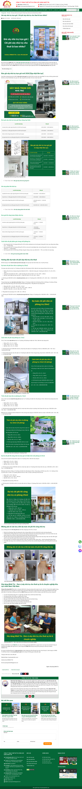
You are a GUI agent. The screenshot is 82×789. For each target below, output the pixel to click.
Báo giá (11, 10)
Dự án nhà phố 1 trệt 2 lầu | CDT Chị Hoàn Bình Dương (75, 38)
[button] (21, 674)
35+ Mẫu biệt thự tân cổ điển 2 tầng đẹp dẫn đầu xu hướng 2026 (74, 397)
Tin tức (50, 10)
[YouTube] (30, 696)
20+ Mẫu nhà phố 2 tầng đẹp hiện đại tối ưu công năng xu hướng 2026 (74, 128)
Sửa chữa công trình (32, 10)
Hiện (10, 68)
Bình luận (6, 732)
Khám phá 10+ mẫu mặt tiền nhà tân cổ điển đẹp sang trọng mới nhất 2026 (74, 352)
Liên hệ (56, 10)
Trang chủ (4, 10)
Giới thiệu (61, 10)
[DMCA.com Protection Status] (30, 770)
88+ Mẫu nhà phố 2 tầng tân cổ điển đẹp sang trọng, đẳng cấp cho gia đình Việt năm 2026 (75, 83)
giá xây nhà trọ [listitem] (5, 669)
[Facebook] (27, 696)
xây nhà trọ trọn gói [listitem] (15, 669)
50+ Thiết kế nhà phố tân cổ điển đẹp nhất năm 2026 (75, 442)
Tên (4, 741)
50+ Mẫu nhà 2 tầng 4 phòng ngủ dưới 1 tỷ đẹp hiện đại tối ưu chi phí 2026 (75, 217)
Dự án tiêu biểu (43, 10)
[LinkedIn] (33, 696)
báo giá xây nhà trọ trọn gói (23, 62)
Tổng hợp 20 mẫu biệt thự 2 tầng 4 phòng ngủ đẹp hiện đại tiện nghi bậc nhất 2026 (75, 307)
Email (18, 741)
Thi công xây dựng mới (20, 10)
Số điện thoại (32, 741)
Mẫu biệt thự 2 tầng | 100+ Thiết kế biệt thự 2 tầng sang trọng (75, 262)
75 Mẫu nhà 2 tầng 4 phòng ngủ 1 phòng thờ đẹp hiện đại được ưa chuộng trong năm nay (75, 173)
